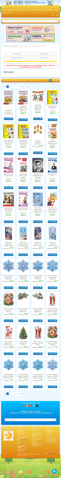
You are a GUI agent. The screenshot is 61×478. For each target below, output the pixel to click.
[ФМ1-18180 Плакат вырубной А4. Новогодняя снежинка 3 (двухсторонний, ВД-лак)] (23, 266)
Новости (34, 436)
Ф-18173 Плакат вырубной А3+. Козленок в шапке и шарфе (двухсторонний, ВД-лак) (8, 343)
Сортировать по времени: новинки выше (14, 80)
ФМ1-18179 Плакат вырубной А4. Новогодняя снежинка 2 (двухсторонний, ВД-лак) (38, 277)
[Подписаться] (54, 419)
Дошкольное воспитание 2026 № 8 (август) (8, 209)
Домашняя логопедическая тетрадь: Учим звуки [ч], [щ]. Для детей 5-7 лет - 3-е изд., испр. (23, 107)
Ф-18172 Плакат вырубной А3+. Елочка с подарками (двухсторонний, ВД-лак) (23, 343)
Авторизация (50, 430)
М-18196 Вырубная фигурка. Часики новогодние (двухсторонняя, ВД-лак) (52, 343)
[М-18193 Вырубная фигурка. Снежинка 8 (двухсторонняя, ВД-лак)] (38, 364)
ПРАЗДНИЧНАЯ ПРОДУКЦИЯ (37, 10)
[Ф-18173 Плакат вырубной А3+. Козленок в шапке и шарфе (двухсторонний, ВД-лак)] (8, 332)
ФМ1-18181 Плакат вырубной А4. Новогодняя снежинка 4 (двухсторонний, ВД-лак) (8, 277)
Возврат (48, 432)
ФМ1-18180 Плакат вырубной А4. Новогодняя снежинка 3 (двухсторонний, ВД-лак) (23, 277)
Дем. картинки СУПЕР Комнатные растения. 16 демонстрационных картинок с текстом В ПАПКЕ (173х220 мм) (8, 141)
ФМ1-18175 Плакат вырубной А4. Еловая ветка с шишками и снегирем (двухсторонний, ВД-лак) (38, 310)
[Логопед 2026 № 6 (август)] (52, 165)
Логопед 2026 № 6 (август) (52, 174)
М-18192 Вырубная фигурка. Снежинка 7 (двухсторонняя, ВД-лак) (52, 376)
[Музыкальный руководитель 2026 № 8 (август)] (38, 165)
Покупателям (6, 12)
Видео (48, 433)
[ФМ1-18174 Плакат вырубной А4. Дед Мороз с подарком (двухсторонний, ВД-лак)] (52, 299)
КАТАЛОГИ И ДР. (52, 10)
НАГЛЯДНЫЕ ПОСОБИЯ (21, 10)
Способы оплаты (51, 440)
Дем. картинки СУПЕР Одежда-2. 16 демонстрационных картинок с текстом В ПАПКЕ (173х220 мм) (52, 107)
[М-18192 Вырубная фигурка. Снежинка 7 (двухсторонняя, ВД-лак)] (52, 364)
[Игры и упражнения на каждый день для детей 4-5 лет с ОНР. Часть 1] (52, 131)
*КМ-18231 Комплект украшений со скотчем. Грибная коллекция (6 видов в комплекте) (38, 142)
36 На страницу (33, 80)
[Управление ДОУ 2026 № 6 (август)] (8, 165)
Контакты (34, 441)
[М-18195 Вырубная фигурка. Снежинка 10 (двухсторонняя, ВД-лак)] (8, 364)
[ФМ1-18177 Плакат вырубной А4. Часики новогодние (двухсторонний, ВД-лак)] (8, 299)
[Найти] (57, 21)
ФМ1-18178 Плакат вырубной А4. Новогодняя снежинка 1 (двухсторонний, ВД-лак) (52, 277)
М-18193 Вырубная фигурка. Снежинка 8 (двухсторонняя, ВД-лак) (38, 376)
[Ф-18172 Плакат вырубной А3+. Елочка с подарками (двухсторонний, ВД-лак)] (23, 332)
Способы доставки (51, 439)
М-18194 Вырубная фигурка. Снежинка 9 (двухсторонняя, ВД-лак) (23, 376)
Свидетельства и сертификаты (36, 434)
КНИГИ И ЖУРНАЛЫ (7, 10)
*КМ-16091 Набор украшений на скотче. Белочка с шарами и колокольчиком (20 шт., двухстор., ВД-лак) (52, 209)
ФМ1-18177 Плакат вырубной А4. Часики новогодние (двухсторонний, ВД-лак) (8, 310)
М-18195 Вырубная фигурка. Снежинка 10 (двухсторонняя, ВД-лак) (8, 376)
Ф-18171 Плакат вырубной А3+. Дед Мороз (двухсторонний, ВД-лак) (38, 343)
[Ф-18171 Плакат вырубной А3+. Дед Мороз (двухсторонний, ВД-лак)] (38, 332)
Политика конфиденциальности (38, 443)
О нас (33, 432)
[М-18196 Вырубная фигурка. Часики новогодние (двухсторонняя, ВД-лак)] (52, 332)
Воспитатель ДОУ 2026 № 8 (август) (23, 208)
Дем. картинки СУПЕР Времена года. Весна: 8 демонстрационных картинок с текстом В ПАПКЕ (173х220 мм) (23, 141)
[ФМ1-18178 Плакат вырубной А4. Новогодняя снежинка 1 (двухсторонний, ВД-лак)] (52, 265)
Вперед (22, 86)
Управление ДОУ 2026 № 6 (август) (8, 174)
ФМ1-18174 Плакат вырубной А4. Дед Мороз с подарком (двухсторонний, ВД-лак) (52, 310)
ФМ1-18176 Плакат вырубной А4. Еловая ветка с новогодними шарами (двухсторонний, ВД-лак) (23, 310)
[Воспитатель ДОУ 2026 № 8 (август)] (23, 199)
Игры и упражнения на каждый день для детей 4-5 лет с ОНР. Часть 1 (52, 141)
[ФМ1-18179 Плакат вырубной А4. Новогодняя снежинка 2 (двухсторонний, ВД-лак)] (38, 265)
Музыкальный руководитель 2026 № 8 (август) (38, 175)
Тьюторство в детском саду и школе (23, 175)
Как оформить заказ (51, 442)
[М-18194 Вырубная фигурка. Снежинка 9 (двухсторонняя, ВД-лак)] (23, 364)
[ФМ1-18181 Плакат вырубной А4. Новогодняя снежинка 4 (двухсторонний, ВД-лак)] (8, 265)
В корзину (7, 119)
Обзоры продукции (37, 438)
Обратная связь (36, 439)
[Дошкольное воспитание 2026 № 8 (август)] (8, 199)
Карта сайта (35, 445)
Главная (5, 46)
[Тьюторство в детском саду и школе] (23, 165)
